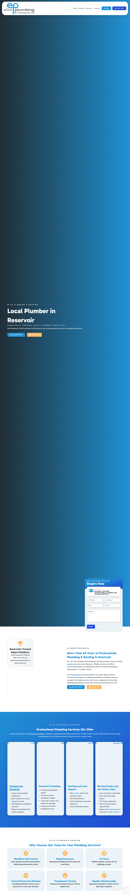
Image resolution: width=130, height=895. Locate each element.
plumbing (70, 664)
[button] (92, 8)
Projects (97, 8)
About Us (82, 8)
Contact (106, 8)
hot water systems (112, 812)
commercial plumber (35, 734)
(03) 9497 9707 (119, 8)
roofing (76, 793)
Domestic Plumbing (49, 786)
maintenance (113, 809)
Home (75, 8)
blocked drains (76, 675)
